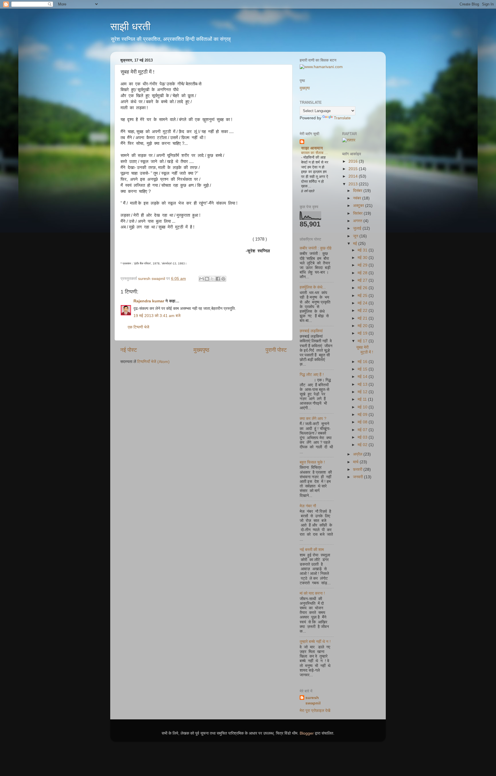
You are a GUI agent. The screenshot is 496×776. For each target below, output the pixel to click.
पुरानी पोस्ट (276, 350)
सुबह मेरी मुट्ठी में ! (364, 349)
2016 (353, 161)
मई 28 (363, 273)
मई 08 (363, 422)
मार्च (356, 462)
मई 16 (363, 362)
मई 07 (363, 430)
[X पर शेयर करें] (212, 279)
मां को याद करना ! (312, 593)
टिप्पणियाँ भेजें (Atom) (153, 362)
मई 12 (363, 392)
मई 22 (363, 310)
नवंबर (357, 198)
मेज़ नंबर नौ (308, 506)
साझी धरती (130, 26)
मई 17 (363, 341)
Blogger (307, 733)
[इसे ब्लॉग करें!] (207, 279)
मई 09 (363, 414)
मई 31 (363, 250)
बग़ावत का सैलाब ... (314, 153)
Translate (342, 118)
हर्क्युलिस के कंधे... (313, 287)
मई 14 (363, 376)
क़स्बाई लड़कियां (311, 331)
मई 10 (363, 407)
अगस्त (358, 221)
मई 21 (363, 318)
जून (356, 236)
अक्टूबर (359, 205)
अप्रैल (358, 454)
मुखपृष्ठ (305, 88)
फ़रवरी (358, 469)
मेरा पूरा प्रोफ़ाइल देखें (315, 710)
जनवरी (358, 477)
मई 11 (363, 399)
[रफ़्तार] (348, 140)
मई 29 (363, 265)
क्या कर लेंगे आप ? (313, 418)
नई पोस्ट (128, 350)
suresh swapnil (313, 700)
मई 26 (363, 288)
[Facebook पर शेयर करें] (218, 279)
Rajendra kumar (148, 301)
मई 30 (363, 258)
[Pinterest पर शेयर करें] (223, 279)
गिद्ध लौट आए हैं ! (312, 374)
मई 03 (363, 437)
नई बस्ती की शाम (312, 550)
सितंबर (358, 213)
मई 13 (363, 384)
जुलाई (358, 228)
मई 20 (363, 326)
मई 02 (363, 445)
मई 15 (363, 369)
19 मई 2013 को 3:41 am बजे (157, 316)
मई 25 (363, 295)
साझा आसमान (312, 148)
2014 (353, 176)
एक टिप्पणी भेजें (138, 327)
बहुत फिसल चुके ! (312, 462)
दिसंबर (358, 191)
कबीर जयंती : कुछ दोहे (316, 248)
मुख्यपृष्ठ (201, 350)
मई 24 (363, 303)
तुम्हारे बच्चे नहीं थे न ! (315, 641)
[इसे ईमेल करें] (201, 279)
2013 (353, 184)
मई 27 (363, 280)
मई (355, 243)
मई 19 (363, 333)
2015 (353, 169)
